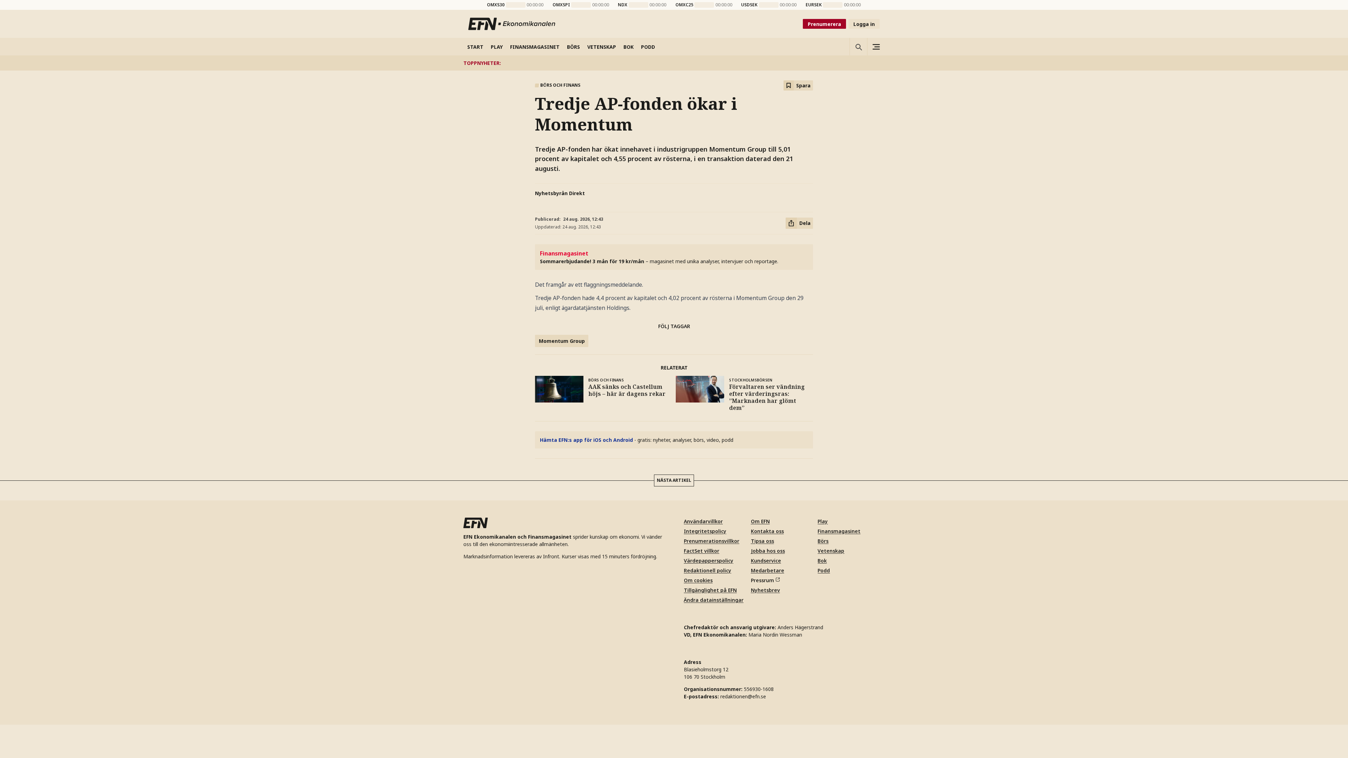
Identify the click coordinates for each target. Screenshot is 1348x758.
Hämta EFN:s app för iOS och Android (586, 440)
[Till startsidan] (512, 24)
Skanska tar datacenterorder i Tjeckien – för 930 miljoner (806, 63)
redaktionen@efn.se (743, 696)
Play (823, 521)
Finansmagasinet (839, 531)
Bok (822, 560)
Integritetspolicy (705, 531)
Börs (823, 541)
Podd (824, 570)
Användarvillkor (703, 521)
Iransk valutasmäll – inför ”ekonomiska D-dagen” (664, 63)
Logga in (864, 24)
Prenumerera (824, 24)
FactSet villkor (701, 550)
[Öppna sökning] (858, 46)
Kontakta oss (767, 531)
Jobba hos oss (768, 550)
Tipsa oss (762, 541)
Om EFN (760, 521)
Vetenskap (831, 550)
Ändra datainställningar (714, 600)
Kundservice (766, 560)
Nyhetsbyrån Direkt (560, 193)
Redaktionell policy (707, 570)
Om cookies (698, 580)
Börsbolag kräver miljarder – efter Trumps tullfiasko (528, 63)
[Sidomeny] (876, 46)
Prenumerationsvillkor (711, 541)
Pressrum (762, 580)
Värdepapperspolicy (708, 560)
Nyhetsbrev (765, 590)
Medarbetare (767, 570)
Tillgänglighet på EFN (710, 590)
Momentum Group (562, 341)
